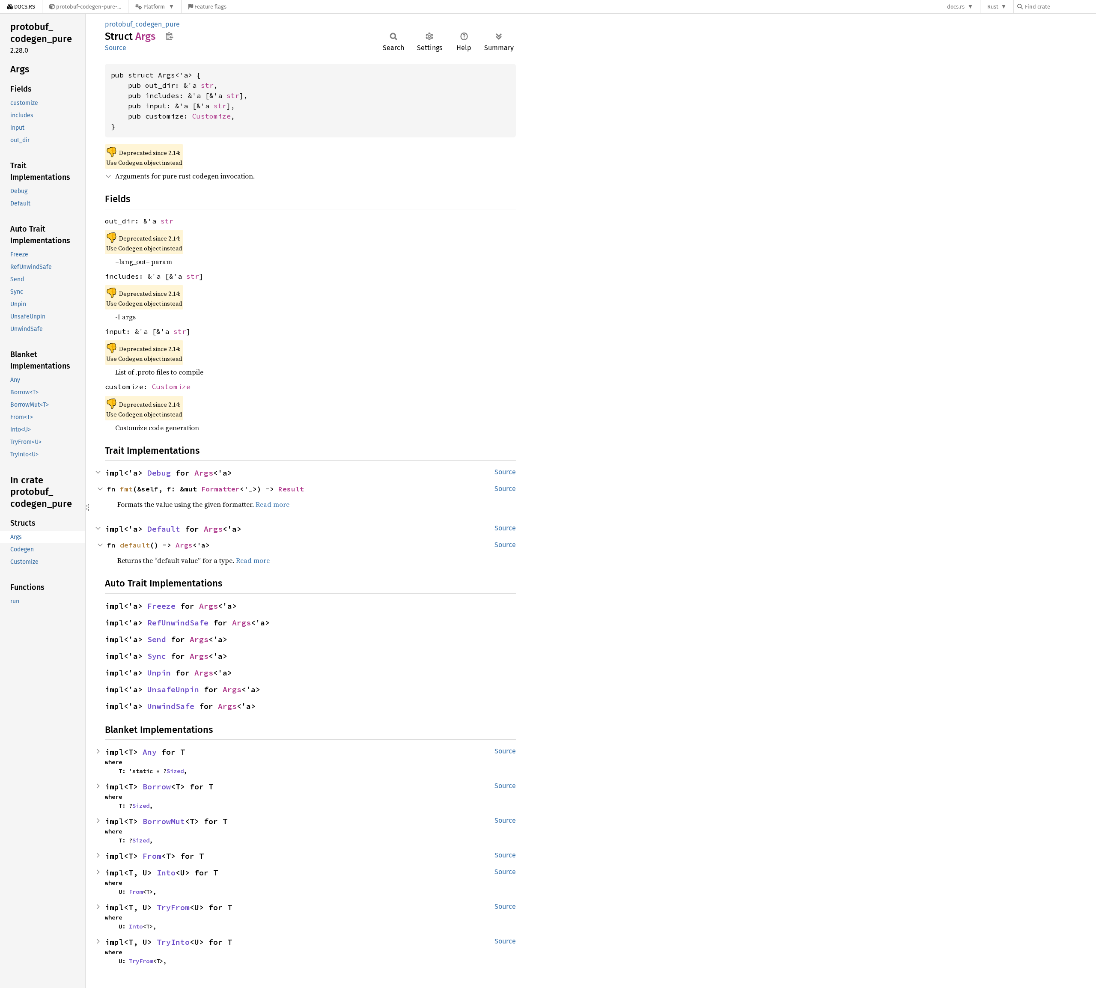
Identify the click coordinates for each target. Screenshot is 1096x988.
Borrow (157, 787)
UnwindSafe (170, 706)
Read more (272, 504)
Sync (156, 656)
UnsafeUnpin (173, 689)
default (135, 545)
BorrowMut (164, 821)
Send (156, 639)
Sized (175, 771)
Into (166, 873)
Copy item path (169, 36)
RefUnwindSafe (177, 623)
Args (203, 473)
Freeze (161, 606)
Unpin (159, 673)
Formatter (220, 489)
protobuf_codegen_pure (142, 24)
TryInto (173, 942)
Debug (159, 473)
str (207, 85)
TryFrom (173, 907)
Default (163, 529)
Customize (211, 116)
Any (150, 752)
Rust (992, 6)
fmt (126, 489)
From (152, 856)
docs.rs (956, 6)
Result (291, 489)
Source (115, 48)
